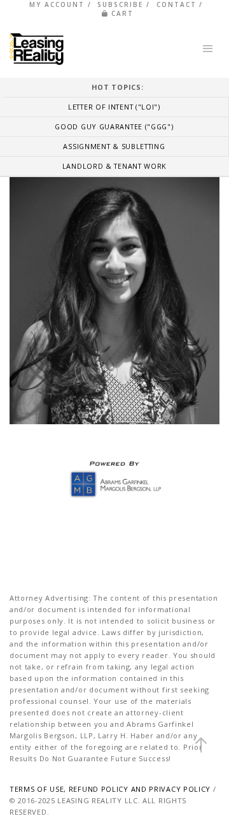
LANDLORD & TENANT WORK (114, 166)
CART (122, 13)
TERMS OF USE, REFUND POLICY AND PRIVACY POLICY (110, 789)
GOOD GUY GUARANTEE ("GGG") (114, 126)
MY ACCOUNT (57, 4)
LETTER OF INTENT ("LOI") (114, 106)
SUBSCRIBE (120, 4)
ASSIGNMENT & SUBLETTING (114, 146)
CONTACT (176, 4)
